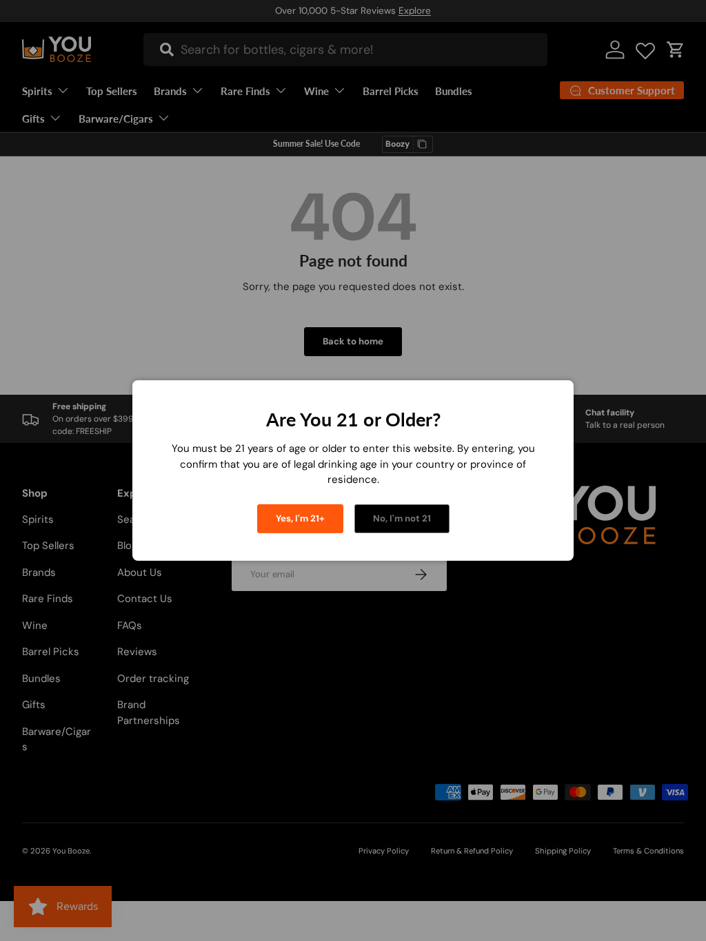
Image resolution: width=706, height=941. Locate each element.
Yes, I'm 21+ (300, 518)
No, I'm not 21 (402, 518)
